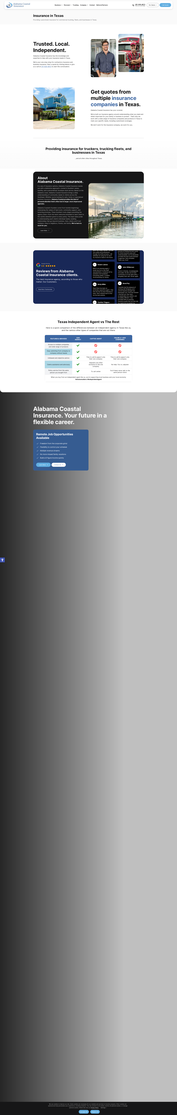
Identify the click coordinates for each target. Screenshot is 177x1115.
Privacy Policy (95, 1107)
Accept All (83, 1112)
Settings (103, 1107)
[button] (2, 560)
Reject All (95, 1112)
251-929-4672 (46, 66)
